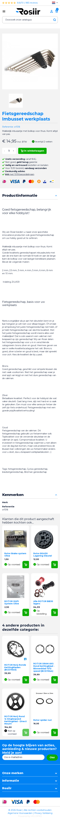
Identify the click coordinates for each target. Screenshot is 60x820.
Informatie (10, 780)
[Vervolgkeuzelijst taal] (55, 3)
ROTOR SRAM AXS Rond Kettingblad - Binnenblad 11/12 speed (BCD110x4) (43, 667)
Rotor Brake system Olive (15, 554)
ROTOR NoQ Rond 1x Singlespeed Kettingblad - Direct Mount (15, 720)
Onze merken (12, 773)
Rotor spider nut (42, 720)
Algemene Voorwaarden (20, 813)
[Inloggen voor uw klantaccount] (51, 11)
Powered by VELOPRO (30, 816)
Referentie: (8, 126)
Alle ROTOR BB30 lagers (43, 602)
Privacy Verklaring (43, 813)
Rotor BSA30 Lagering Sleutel (42, 554)
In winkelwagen (34, 150)
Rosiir (7, 788)
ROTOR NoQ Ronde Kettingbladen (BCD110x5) (15, 667)
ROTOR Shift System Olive (11, 602)
